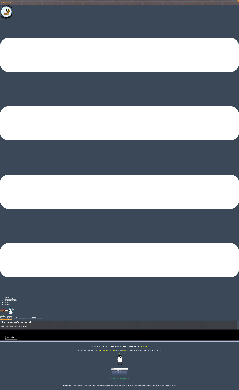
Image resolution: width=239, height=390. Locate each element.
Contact (7, 304)
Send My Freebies (119, 373)
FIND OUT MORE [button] (6, 319)
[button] (119, 157)
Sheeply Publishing (5, 2)
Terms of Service (11, 339)
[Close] (238, 0)
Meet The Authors (11, 301)
